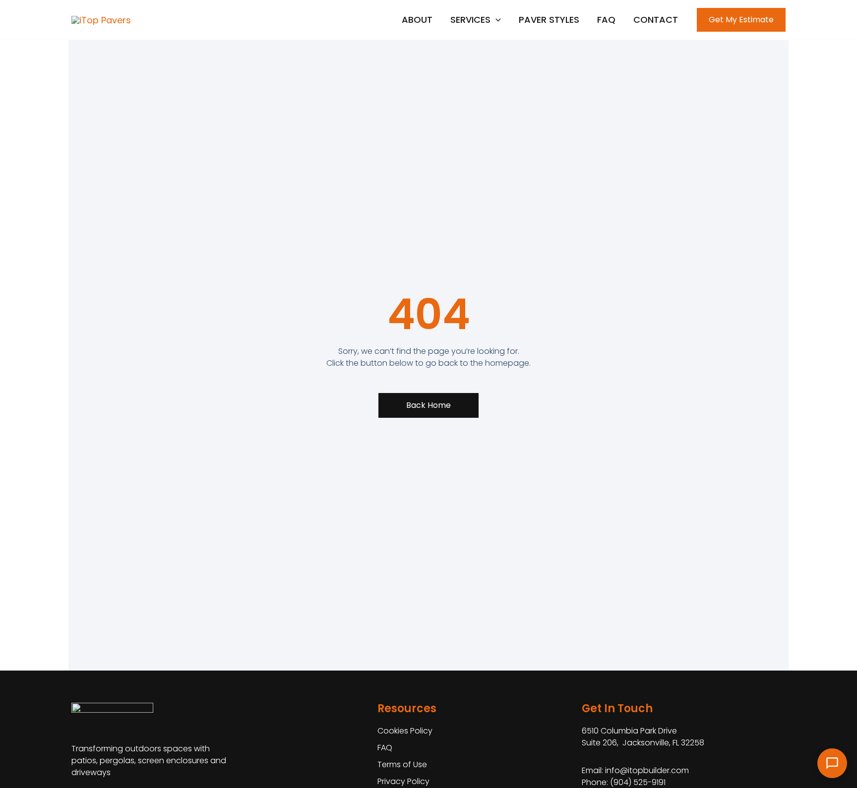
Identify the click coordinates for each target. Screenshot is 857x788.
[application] (495, 20)
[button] (475, 20)
